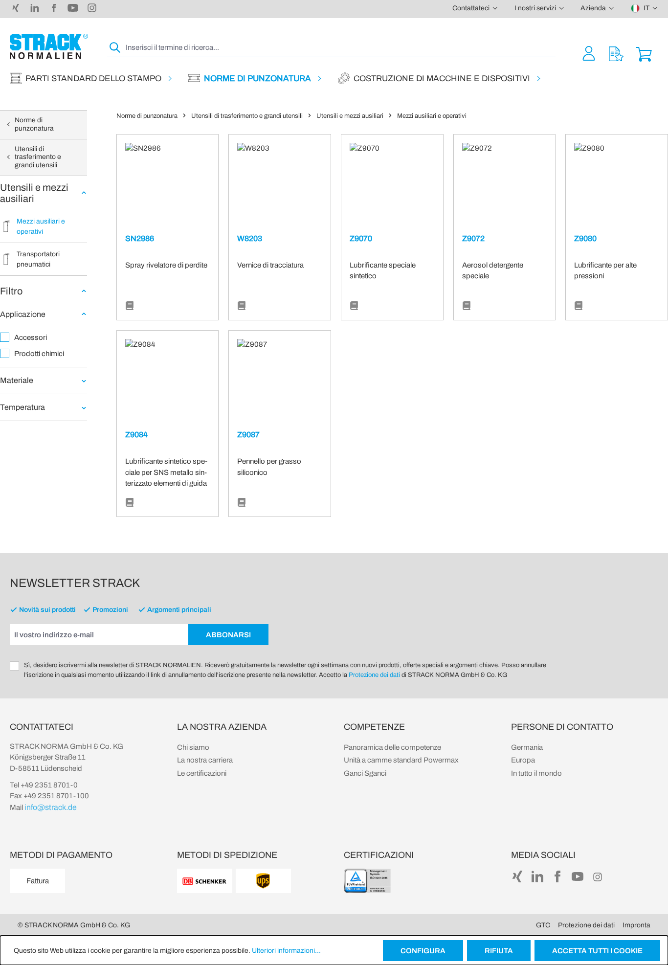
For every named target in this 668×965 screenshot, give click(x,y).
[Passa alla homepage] (49, 46)
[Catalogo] (129, 306)
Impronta (636, 925)
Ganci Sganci (365, 773)
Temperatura (22, 407)
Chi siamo (193, 747)
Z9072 (473, 238)
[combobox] (340, 47)
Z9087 (248, 434)
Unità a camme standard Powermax (401, 760)
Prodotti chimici (39, 354)
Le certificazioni (201, 773)
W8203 (249, 238)
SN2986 (139, 238)
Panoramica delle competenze (392, 747)
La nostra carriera (205, 760)
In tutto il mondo (536, 773)
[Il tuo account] (588, 53)
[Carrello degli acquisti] (644, 53)
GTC (543, 925)
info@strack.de (50, 807)
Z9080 (585, 238)
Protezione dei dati (374, 675)
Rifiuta (499, 951)
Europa (523, 760)
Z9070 (361, 238)
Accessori (30, 337)
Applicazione (22, 314)
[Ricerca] (115, 47)
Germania (527, 747)
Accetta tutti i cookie (597, 951)
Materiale (16, 380)
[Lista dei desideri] (616, 53)
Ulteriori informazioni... (286, 950)
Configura (423, 951)
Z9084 (136, 434)
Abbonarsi (228, 635)
